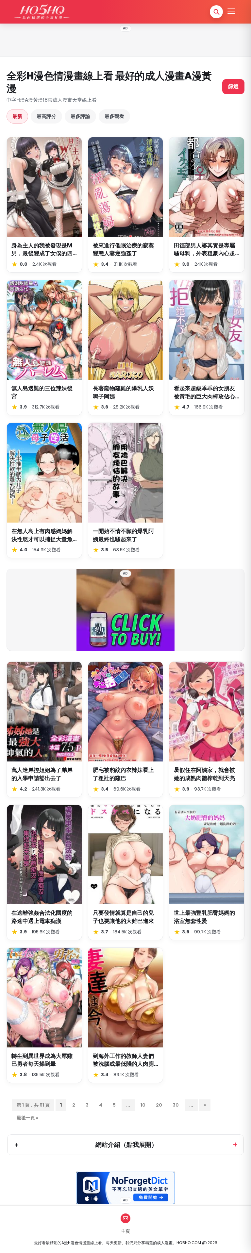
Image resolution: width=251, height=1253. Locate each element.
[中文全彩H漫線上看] (41, 12)
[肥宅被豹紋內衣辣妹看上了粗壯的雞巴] (125, 711)
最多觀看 (114, 116)
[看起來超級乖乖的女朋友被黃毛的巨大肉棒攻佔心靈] (206, 330)
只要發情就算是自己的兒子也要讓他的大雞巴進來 (123, 917)
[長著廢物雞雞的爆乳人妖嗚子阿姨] (125, 330)
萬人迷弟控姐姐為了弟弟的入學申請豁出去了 (42, 774)
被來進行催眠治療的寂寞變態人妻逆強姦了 (123, 250)
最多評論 (80, 116)
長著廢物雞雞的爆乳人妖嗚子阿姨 (123, 392)
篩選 (233, 86)
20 (159, 1105)
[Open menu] (231, 12)
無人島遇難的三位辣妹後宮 (42, 392)
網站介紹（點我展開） (126, 1144)
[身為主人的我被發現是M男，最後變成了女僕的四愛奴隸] (44, 187)
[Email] (125, 1218)
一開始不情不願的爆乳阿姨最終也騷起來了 (123, 535)
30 (176, 1105)
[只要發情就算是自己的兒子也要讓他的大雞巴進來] (125, 855)
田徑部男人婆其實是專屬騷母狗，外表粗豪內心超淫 (204, 250)
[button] (216, 11)
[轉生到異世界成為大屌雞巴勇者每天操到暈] (44, 997)
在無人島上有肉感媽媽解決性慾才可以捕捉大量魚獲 (42, 535)
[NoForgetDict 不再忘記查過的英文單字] (125, 1188)
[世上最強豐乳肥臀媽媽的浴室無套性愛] (206, 855)
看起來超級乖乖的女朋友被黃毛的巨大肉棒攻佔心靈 (204, 392)
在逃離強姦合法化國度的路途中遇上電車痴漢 (42, 917)
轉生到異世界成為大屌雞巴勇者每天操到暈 (42, 1060)
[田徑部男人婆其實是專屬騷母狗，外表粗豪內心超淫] (206, 187)
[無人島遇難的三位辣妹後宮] (44, 330)
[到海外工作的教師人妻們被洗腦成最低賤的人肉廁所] (125, 997)
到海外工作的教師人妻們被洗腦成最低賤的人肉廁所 (123, 1060)
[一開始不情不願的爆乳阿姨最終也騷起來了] (125, 473)
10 (143, 1105)
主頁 (125, 1231)
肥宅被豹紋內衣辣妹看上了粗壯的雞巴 (123, 774)
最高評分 (46, 116)
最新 (17, 116)
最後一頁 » (27, 1117)
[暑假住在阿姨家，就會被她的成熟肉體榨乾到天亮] (206, 711)
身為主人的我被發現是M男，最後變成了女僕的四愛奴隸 (42, 250)
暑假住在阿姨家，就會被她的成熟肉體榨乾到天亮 (204, 774)
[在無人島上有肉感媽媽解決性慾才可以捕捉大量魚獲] (44, 473)
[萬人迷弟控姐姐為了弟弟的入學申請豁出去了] (44, 711)
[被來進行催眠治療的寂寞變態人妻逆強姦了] (125, 187)
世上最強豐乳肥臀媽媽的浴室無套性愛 (204, 917)
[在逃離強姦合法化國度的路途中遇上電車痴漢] (44, 855)
